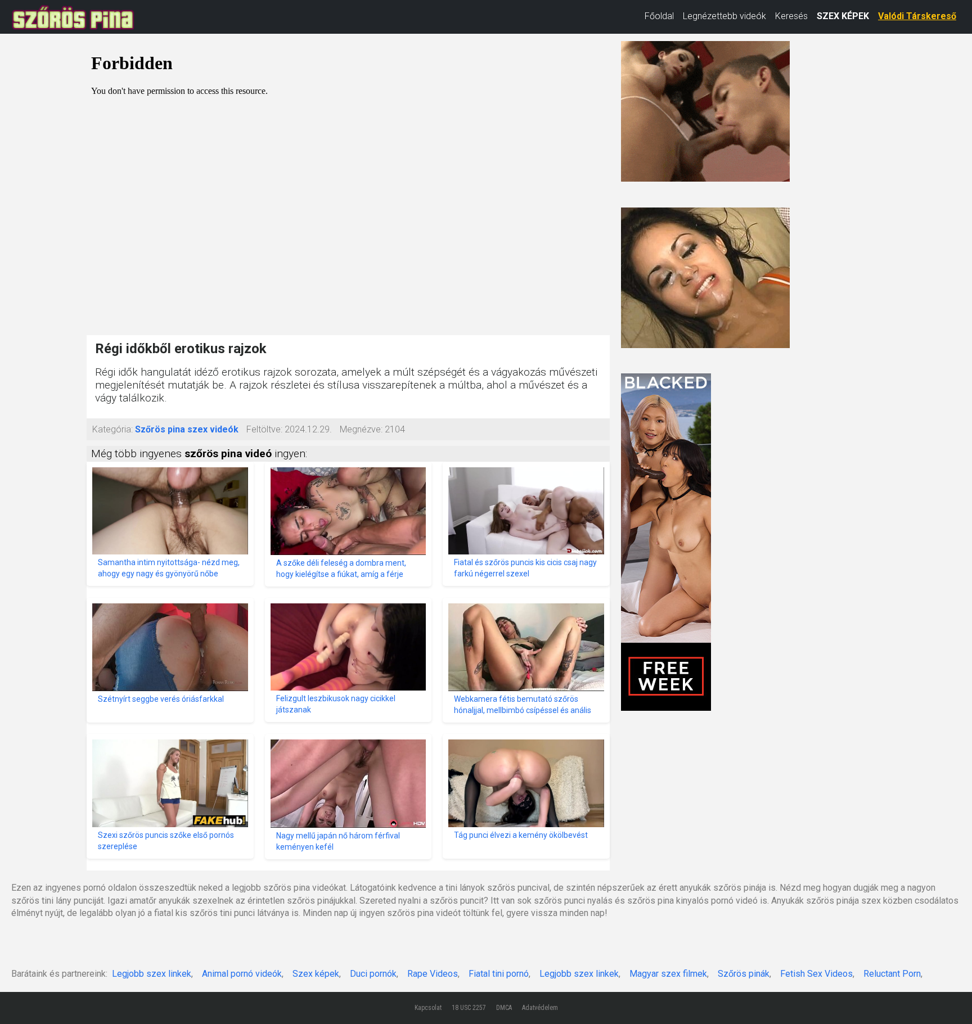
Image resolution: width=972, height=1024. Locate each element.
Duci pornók (373, 973)
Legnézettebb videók (724, 16)
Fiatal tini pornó (499, 973)
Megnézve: (361, 429)
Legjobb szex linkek (151, 973)
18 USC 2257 (469, 1008)
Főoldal (659, 16)
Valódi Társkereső (917, 16)
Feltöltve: (264, 429)
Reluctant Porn (892, 973)
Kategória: (112, 429)
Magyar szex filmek (668, 973)
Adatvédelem (540, 1008)
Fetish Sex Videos (816, 973)
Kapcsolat (428, 1008)
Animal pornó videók (242, 973)
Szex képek (315, 973)
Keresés (791, 16)
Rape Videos (432, 973)
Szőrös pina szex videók (186, 429)
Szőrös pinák (744, 973)
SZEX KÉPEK (843, 16)
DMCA (504, 1008)
